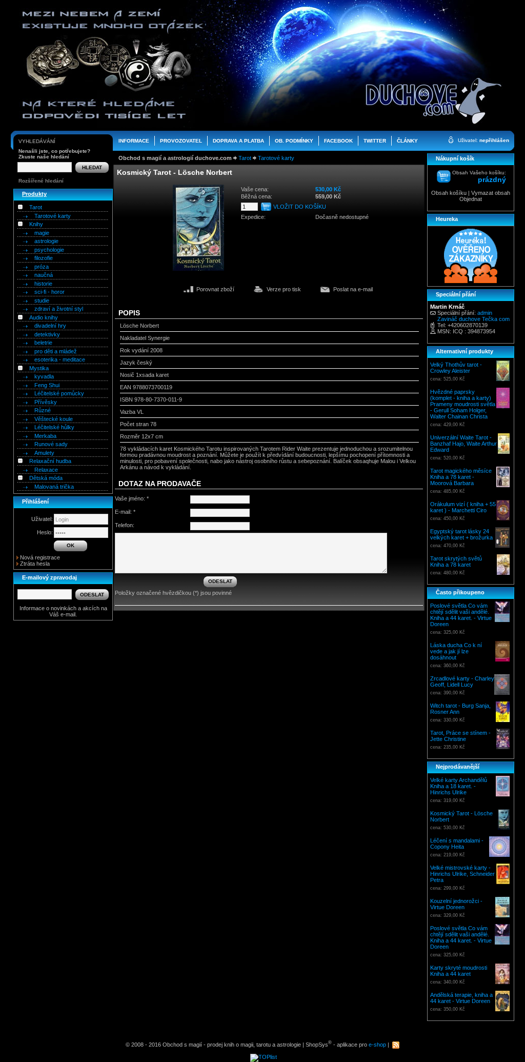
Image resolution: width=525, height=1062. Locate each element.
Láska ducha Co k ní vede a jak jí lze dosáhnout (456, 651)
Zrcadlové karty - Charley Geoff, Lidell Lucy (462, 681)
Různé (42, 410)
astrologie (46, 241)
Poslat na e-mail (353, 289)
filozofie (43, 258)
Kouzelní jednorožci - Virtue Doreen (456, 904)
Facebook (338, 141)
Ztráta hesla (35, 563)
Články (407, 141)
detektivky (47, 334)
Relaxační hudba (50, 461)
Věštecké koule (53, 419)
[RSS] (395, 1044)
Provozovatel (181, 141)
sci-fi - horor (49, 292)
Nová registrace (40, 557)
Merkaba (45, 436)
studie (41, 300)
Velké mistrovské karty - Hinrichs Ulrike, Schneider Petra (462, 874)
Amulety (44, 453)
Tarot (35, 207)
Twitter (375, 141)
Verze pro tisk (284, 289)
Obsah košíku (449, 193)
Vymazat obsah (490, 193)
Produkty (34, 194)
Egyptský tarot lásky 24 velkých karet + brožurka (461, 534)
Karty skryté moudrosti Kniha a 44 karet (458, 971)
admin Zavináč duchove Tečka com (473, 316)
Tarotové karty (52, 216)
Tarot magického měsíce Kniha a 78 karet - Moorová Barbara (461, 477)
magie (41, 233)
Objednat (470, 199)
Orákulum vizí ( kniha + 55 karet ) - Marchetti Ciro (463, 507)
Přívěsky (45, 402)
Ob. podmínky (294, 141)
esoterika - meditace (59, 359)
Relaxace (46, 470)
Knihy (36, 224)
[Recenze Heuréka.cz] (470, 281)
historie (43, 283)
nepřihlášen (494, 140)
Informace (133, 141)
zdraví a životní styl (58, 309)
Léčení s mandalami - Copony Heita (456, 843)
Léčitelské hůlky (54, 427)
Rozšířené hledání (41, 181)
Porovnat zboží (215, 289)
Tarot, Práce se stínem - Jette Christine (460, 736)
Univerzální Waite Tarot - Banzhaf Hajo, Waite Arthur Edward (463, 443)
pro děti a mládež (55, 351)
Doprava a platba (238, 141)
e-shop (377, 1044)
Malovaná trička (54, 487)
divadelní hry (50, 326)
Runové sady (51, 444)
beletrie (43, 342)
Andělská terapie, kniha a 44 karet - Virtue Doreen (461, 998)
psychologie (49, 250)
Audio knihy (43, 317)
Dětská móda (46, 478)
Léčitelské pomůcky (59, 393)
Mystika (39, 368)
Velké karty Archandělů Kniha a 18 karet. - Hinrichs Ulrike (458, 786)
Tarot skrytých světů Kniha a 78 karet (456, 561)
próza (41, 267)
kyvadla (44, 376)
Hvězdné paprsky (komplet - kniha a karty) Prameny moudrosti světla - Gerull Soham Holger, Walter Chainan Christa (462, 404)
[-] (20, 207)
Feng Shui (46, 385)
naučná (43, 275)
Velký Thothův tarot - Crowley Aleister (456, 368)
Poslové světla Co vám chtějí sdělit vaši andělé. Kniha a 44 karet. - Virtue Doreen (461, 615)
